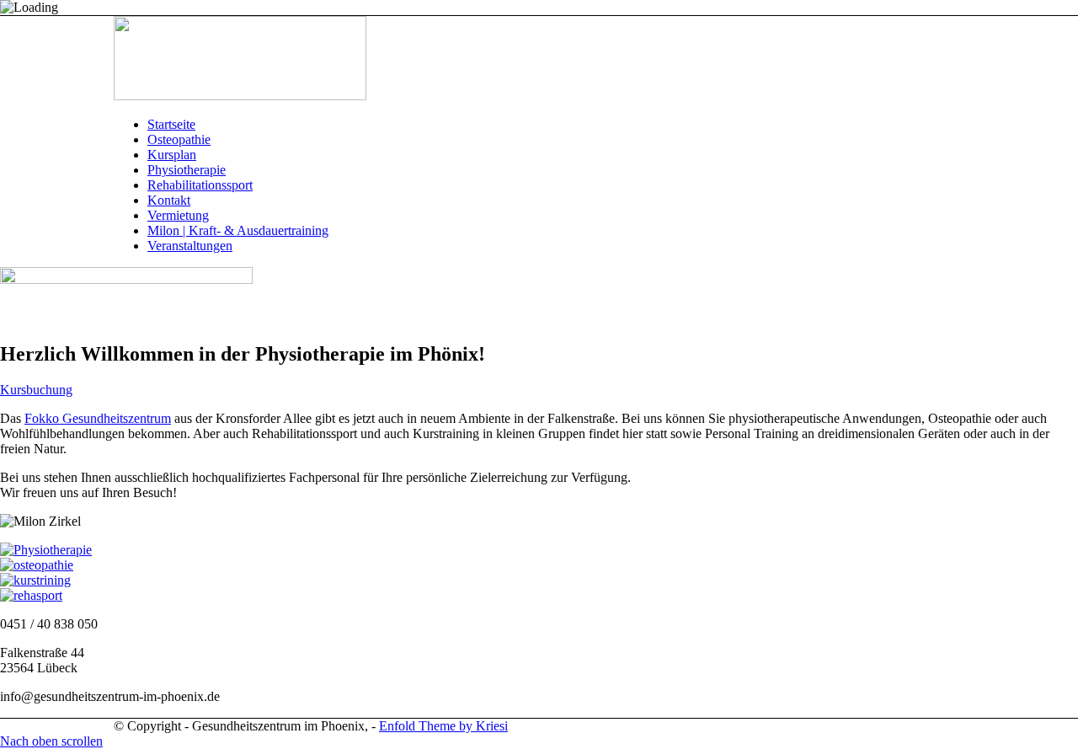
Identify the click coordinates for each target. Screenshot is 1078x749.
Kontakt (168, 200)
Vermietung (178, 215)
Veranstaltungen (189, 245)
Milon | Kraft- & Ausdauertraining (237, 230)
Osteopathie (179, 139)
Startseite (171, 124)
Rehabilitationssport (200, 185)
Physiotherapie (186, 170)
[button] (36, 390)
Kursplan (171, 154)
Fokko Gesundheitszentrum (97, 418)
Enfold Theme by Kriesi (443, 726)
